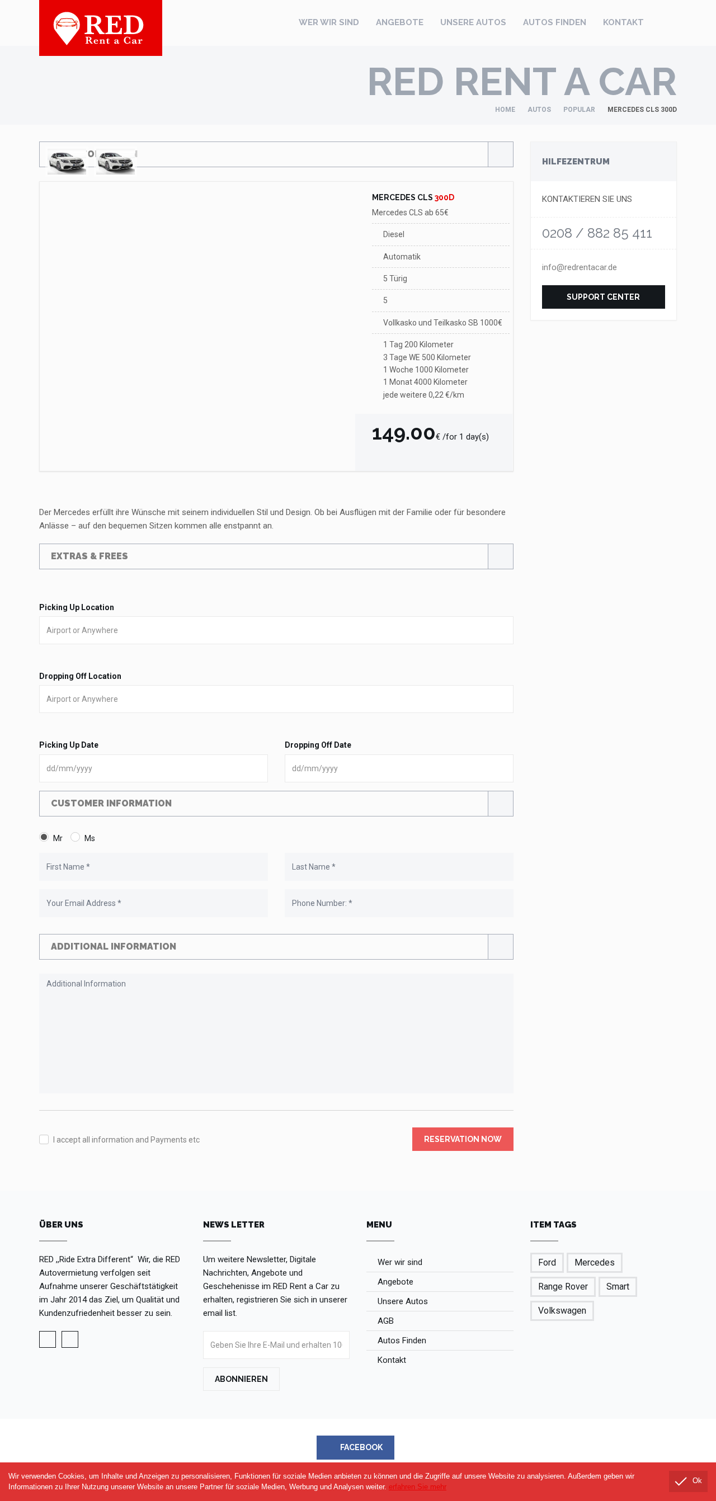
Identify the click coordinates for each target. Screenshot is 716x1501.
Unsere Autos (473, 22)
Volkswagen (562, 1310)
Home (505, 110)
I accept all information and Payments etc (126, 1139)
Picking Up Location (76, 607)
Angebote (399, 22)
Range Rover (563, 1286)
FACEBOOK (360, 1447)
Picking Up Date (68, 744)
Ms (89, 838)
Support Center (603, 296)
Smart (617, 1286)
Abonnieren (241, 1379)
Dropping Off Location (80, 676)
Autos (539, 110)
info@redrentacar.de (579, 267)
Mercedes (594, 1262)
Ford (547, 1262)
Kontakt (623, 22)
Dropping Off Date (318, 744)
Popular (579, 110)
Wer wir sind (329, 22)
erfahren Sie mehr (417, 1487)
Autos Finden (554, 22)
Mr (58, 838)
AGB (386, 1321)
